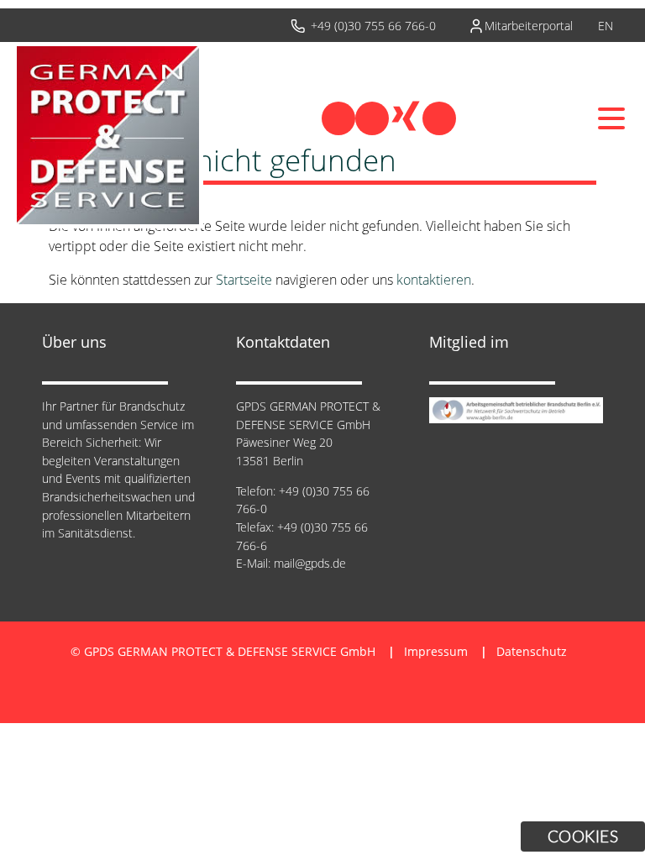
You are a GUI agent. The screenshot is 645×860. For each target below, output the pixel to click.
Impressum (436, 651)
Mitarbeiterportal (529, 26)
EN (605, 26)
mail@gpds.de (310, 563)
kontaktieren (433, 279)
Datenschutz (531, 651)
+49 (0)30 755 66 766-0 (373, 26)
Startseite (244, 279)
